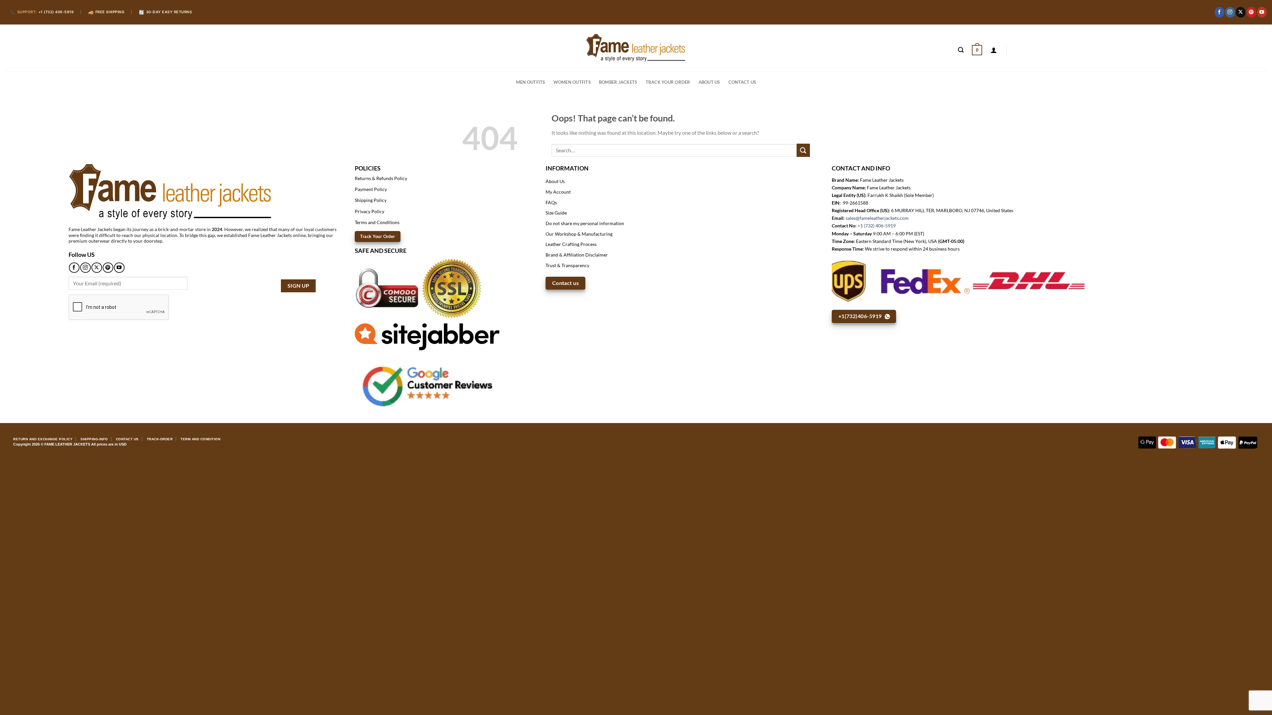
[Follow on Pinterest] (1251, 12)
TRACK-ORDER (160, 439)
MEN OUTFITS (530, 82)
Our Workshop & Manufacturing (579, 234)
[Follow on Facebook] (1219, 12)
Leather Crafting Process (571, 244)
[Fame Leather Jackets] (636, 48)
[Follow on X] (1241, 12)
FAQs (551, 202)
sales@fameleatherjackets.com (877, 218)
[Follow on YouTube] (1262, 12)
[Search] (960, 50)
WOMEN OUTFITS (572, 82)
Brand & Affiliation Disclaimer (577, 255)
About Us (709, 82)
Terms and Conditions (377, 222)
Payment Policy (371, 189)
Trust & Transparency (567, 265)
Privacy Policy (369, 211)
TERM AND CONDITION (200, 439)
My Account (558, 192)
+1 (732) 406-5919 (877, 225)
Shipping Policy (371, 200)
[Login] (994, 50)
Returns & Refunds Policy (381, 178)
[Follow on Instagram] (1230, 12)
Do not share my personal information (585, 223)
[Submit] (803, 150)
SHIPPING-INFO (94, 439)
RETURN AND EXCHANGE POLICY (43, 439)
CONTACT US (742, 82)
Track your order (668, 82)
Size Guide (556, 212)
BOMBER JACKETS (618, 82)
